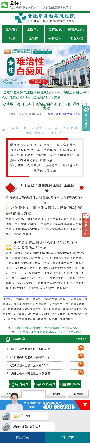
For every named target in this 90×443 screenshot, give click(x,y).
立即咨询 (69, 436)
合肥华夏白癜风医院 (18, 92)
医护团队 (55, 29)
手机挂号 (55, 38)
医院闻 (33, 38)
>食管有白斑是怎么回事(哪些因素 (30, 357)
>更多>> (81, 338)
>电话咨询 (19, 384)
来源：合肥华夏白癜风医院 (64, 114)
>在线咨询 (45, 384)
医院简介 (33, 29)
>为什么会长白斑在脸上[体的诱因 (30, 373)
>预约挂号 (69, 384)
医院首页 (12, 29)
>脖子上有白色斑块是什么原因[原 (30, 349)
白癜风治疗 (76, 29)
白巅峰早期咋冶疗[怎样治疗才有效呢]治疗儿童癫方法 (46, 327)
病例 (12, 38)
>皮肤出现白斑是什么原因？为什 (29, 365)
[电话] (45, 86)
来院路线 (76, 38)
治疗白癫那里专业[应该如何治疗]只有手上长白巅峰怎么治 (52, 332)
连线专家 (22, 437)
